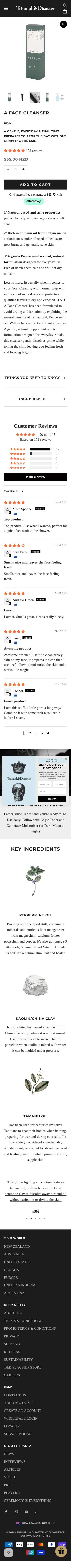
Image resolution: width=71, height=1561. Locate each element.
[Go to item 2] (22, 97)
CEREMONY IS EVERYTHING (27, 1501)
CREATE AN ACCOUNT (22, 1411)
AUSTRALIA (14, 1254)
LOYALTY (12, 1426)
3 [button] (36, 733)
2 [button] (30, 733)
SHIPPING (12, 1344)
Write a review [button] (35, 476)
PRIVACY (11, 1336)
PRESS (9, 1485)
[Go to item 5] (59, 97)
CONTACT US (15, 1395)
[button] (15, 151)
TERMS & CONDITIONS (23, 1321)
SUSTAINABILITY (18, 1359)
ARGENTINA (14, 1293)
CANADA (11, 1270)
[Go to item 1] (9, 97)
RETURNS (12, 1352)
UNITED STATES (17, 1262)
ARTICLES (12, 1469)
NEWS (9, 1454)
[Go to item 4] (47, 97)
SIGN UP (52, 799)
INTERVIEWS (14, 1462)
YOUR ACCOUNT (18, 1403)
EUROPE (11, 1278)
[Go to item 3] (34, 98)
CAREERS (12, 1375)
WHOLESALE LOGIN (21, 1418)
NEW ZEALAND (17, 1246)
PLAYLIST (12, 1493)
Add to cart (35, 185)
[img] (14, 502)
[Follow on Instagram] (16, 1512)
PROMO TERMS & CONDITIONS (30, 1328)
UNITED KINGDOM (19, 1285)
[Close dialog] (66, 759)
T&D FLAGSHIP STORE (22, 1367)
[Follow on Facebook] (6, 1512)
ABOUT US (13, 1313)
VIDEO (9, 1477)
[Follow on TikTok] (37, 1512)
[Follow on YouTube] (26, 1512)
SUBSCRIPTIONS (17, 1434)
